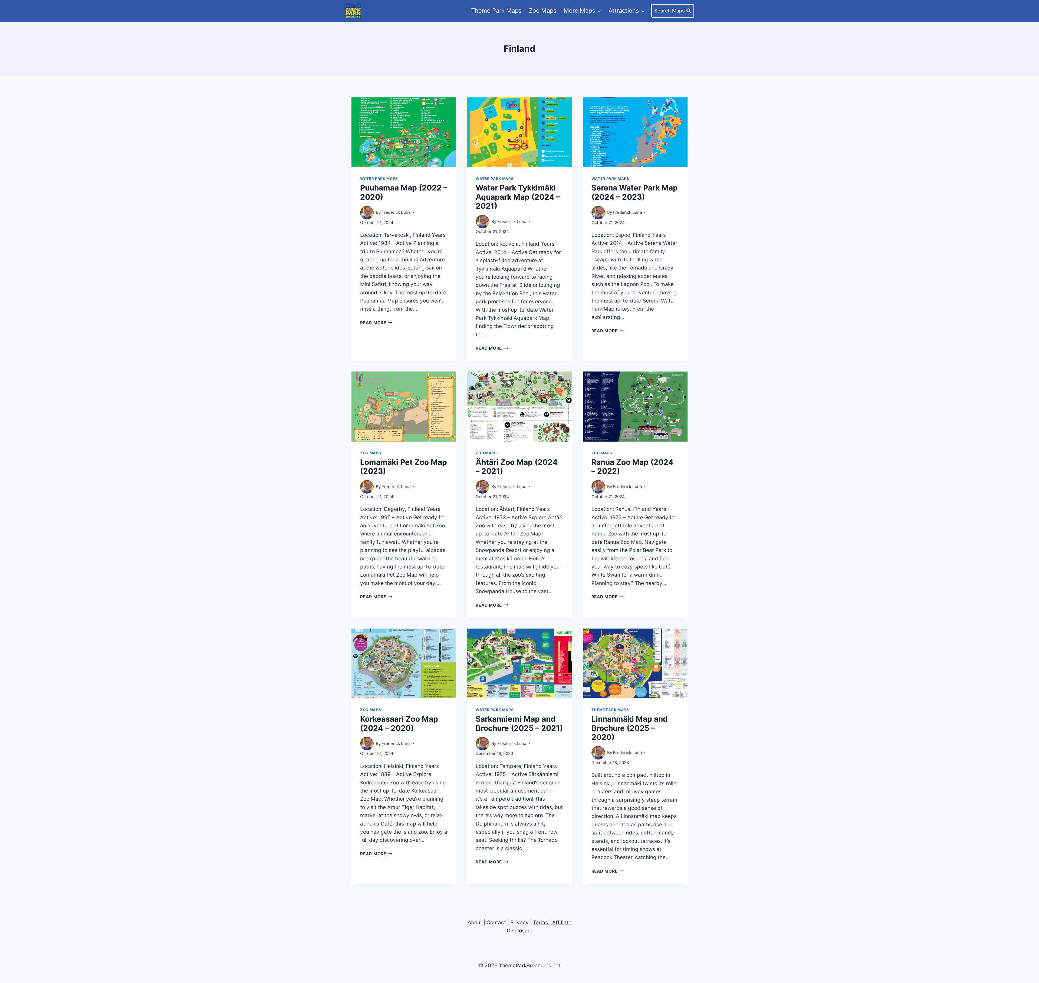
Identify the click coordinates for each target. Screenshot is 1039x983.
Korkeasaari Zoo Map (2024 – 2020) (399, 723)
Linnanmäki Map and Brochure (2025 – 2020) (629, 728)
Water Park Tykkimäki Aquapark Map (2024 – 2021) (518, 197)
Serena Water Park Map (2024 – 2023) (634, 192)
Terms (540, 922)
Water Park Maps (379, 178)
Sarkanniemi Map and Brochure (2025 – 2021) (519, 723)
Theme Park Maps (496, 10)
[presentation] (403, 132)
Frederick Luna (396, 212)
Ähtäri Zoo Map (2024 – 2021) (517, 467)
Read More (376, 322)
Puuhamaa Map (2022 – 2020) (403, 192)
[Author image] (367, 212)
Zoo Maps (543, 10)
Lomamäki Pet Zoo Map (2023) (403, 467)
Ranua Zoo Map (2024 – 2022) (632, 467)
